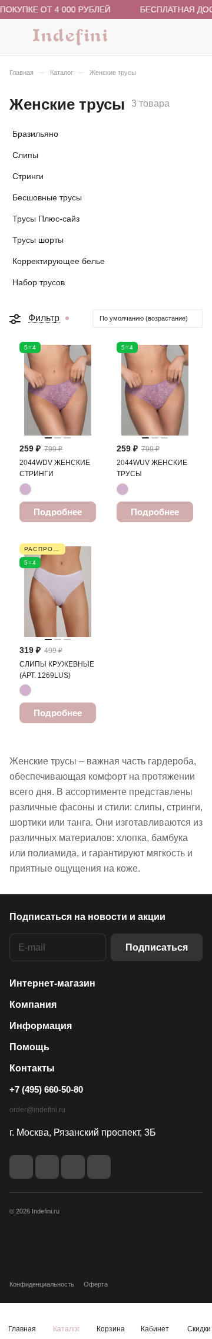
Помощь (29, 1047)
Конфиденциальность (41, 1284)
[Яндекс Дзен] (73, 1167)
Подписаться (156, 947)
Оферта (96, 1284)
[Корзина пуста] (193, 37)
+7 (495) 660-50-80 (46, 1089)
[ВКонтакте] (21, 1167)
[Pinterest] (99, 1167)
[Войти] (170, 37)
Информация (40, 1026)
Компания (33, 1005)
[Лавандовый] (25, 489)
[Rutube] (47, 1167)
